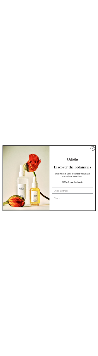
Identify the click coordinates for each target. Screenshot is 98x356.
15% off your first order (72, 182)
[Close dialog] (92, 148)
